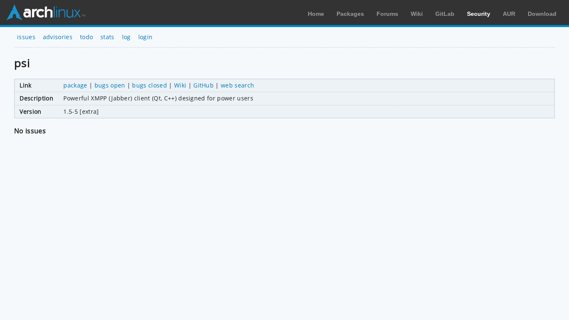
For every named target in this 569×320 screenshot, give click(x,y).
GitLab (444, 13)
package (75, 85)
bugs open (110, 85)
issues (26, 37)
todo (86, 37)
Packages (350, 13)
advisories (57, 37)
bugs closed (149, 85)
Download (542, 13)
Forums (387, 13)
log (126, 37)
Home (316, 13)
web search (237, 85)
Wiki (417, 13)
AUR (509, 13)
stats (107, 37)
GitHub (203, 85)
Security (478, 13)
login (145, 37)
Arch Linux (45, 12)
